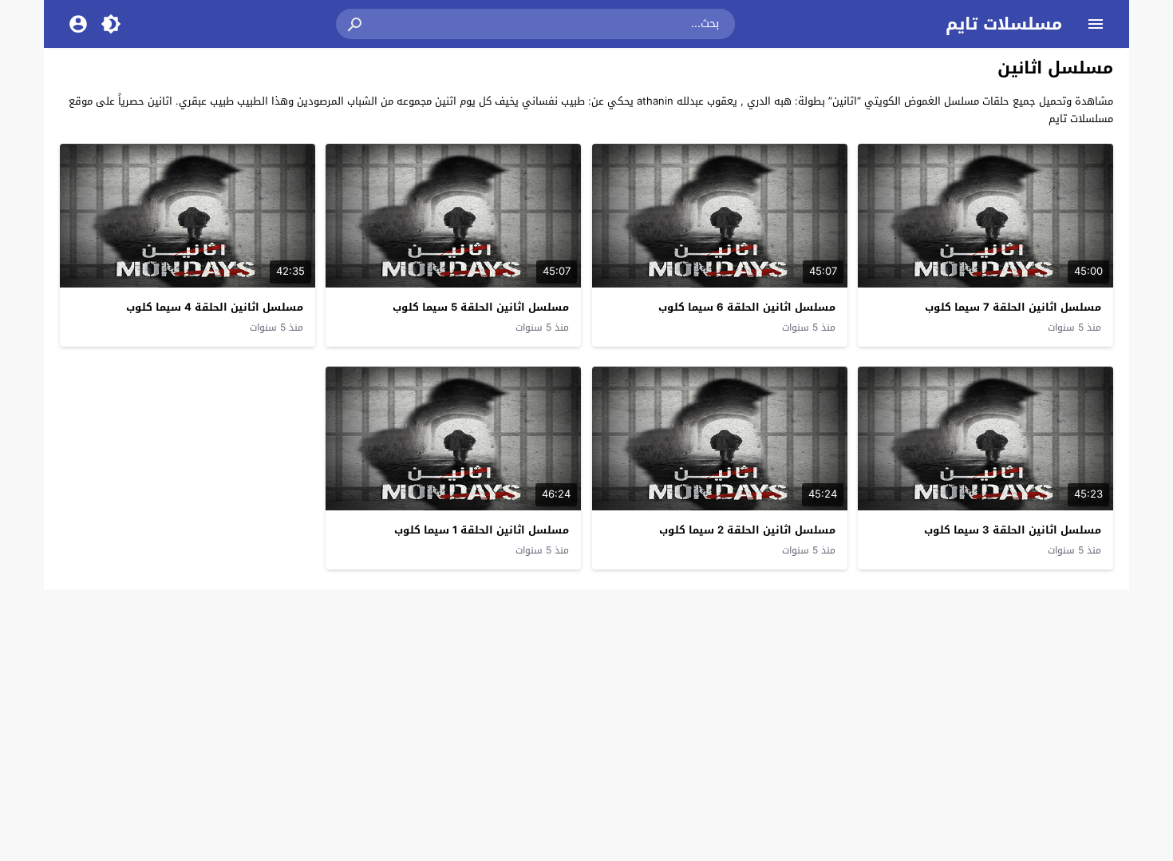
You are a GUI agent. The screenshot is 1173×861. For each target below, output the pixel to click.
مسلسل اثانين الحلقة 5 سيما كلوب (481, 307)
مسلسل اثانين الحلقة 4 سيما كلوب (214, 307)
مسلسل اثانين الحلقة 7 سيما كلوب (1013, 307)
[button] (356, 24)
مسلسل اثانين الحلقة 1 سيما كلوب (481, 530)
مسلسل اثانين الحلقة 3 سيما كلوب (1012, 530)
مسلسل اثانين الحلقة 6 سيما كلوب (746, 307)
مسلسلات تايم (1004, 24)
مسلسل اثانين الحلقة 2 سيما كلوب (747, 530)
